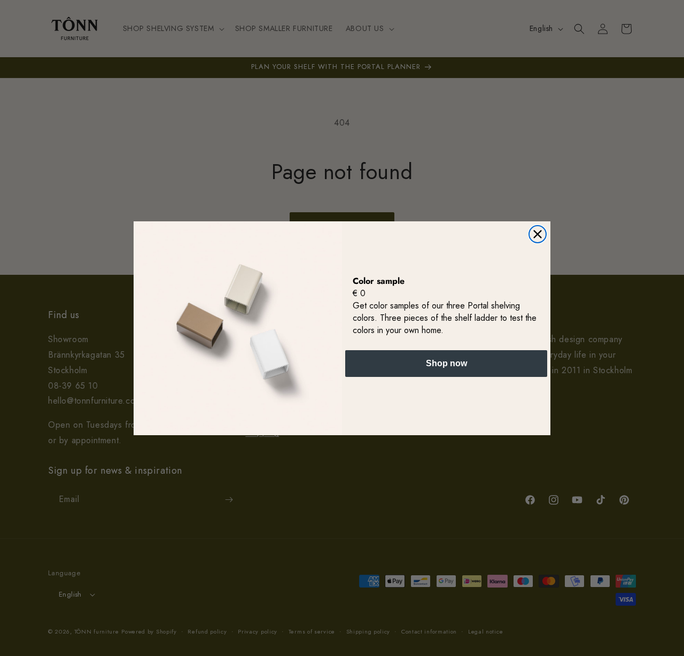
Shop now (446, 362)
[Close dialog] (537, 234)
